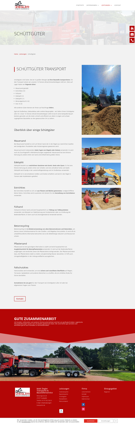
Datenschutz (86, 399)
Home (16, 54)
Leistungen (105, 5)
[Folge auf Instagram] (83, 409)
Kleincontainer (63, 401)
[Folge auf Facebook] (83, 404)
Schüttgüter (63, 396)
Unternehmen (91, 5)
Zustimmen (90, 421)
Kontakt (117, 5)
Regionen (107, 392)
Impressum (85, 396)
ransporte (65, 394)
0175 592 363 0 (47, 400)
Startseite (80, 5)
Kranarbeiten (63, 399)
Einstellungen (26, 422)
